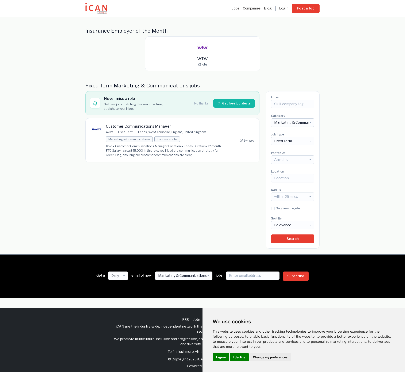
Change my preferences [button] (270, 357)
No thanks (201, 103)
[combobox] (292, 122)
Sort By (276, 218)
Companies (252, 8)
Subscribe (295, 276)
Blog (268, 8)
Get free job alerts (236, 103)
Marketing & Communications (129, 139)
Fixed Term (126, 132)
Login (283, 8)
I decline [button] (239, 357)
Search (293, 239)
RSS (185, 320)
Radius (276, 190)
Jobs (235, 8)
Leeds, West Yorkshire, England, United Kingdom (172, 132)
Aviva (109, 132)
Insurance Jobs (167, 139)
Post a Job (305, 8)
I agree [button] (221, 357)
